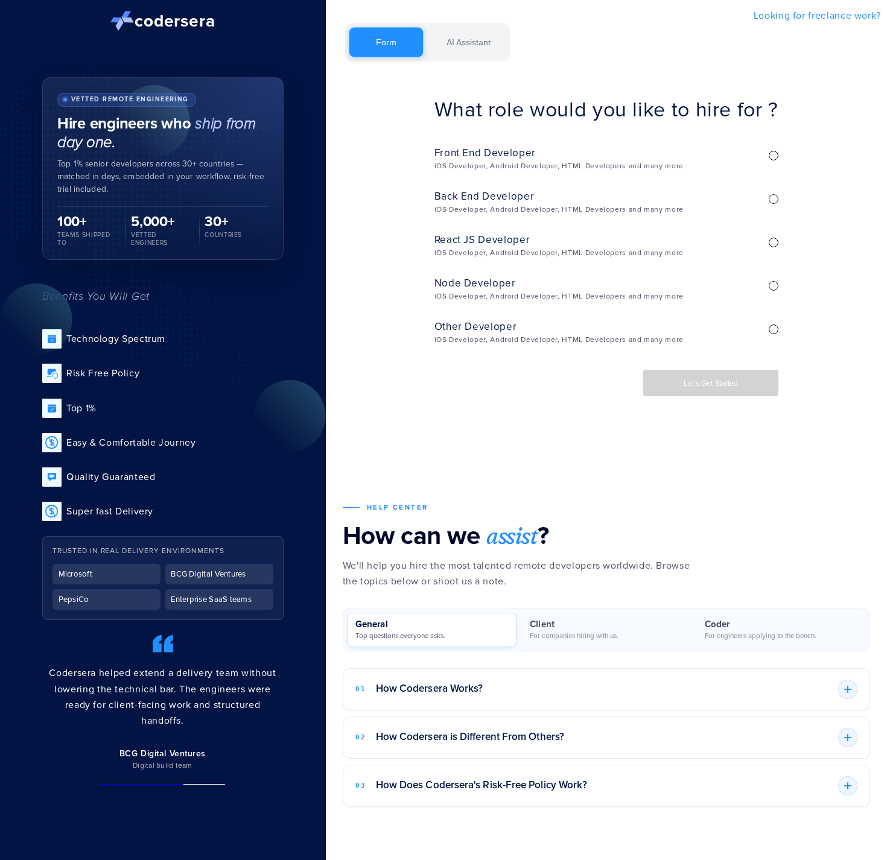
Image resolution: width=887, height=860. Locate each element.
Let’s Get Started (711, 383)
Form (385, 42)
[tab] (432, 630)
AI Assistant (469, 42)
